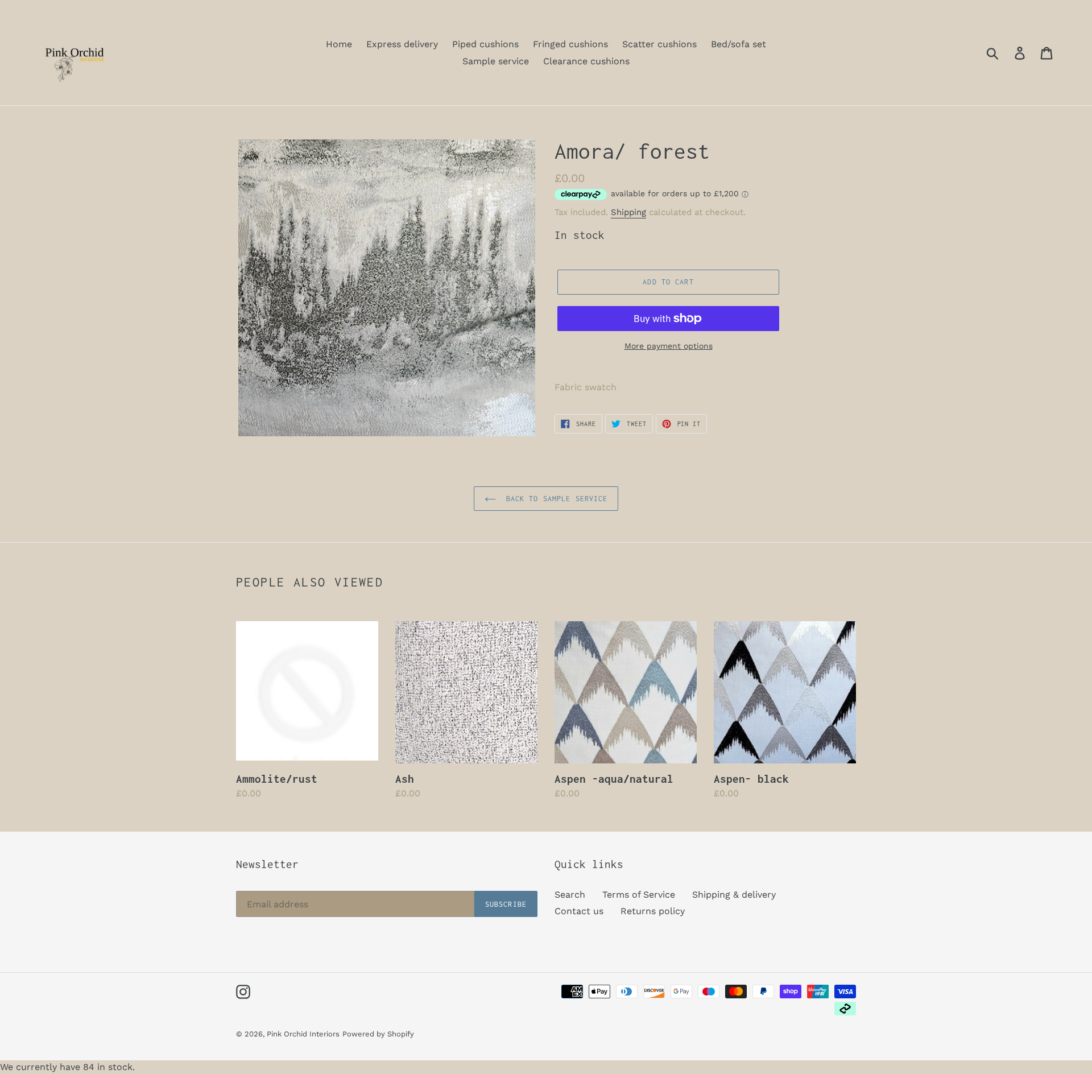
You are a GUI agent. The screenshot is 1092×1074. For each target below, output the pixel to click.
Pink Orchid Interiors (303, 1034)
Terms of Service (638, 894)
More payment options (668, 345)
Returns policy (653, 911)
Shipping (628, 212)
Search (570, 894)
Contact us (579, 911)
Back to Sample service (555, 498)
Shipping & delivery (734, 894)
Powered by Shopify (378, 1034)
